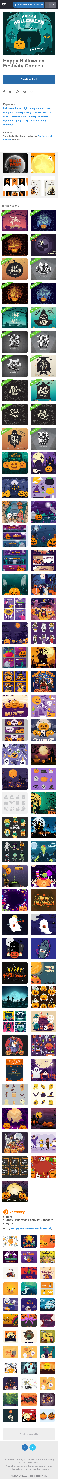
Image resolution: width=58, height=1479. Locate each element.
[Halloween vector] (44, 948)
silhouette (42, 116)
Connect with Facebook (30, 4)
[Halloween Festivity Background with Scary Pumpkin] (15, 706)
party (18, 120)
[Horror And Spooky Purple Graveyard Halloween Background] (15, 1191)
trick (42, 108)
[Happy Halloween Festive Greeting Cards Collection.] (43, 191)
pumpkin (34, 108)
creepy (27, 112)
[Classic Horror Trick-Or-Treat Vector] (15, 342)
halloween (8, 108)
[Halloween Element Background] (15, 633)
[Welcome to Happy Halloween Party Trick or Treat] (44, 803)
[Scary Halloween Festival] (44, 1021)
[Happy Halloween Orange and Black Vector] (15, 245)
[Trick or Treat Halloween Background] (44, 1167)
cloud (24, 116)
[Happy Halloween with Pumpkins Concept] (15, 463)
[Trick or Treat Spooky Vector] (15, 293)
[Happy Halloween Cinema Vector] (15, 366)
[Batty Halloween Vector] (44, 366)
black (45, 112)
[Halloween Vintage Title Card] (44, 269)
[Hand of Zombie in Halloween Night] (44, 536)
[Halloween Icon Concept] (44, 779)
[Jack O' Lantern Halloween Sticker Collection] (44, 997)
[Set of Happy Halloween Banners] (44, 560)
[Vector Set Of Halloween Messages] (15, 1167)
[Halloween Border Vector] (15, 390)
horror (18, 108)
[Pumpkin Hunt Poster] (15, 1070)
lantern (33, 120)
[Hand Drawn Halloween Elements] (44, 706)
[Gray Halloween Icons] (15, 803)
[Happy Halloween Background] (44, 463)
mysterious (9, 120)
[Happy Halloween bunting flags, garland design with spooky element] (15, 191)
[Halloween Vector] (15, 948)
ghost (11, 112)
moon (6, 116)
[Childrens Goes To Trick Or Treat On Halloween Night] (44, 584)
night (25, 108)
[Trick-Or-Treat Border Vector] (15, 414)
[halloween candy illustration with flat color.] (10, 1383)
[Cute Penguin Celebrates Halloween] (15, 1045)
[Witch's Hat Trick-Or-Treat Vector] (44, 317)
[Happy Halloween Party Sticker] (15, 827)
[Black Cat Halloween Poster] (44, 245)
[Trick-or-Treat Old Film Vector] (44, 342)
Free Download (29, 79)
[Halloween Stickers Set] (15, 754)
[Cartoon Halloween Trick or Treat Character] (44, 1142)
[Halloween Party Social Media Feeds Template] (15, 681)
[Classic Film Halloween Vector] (44, 439)
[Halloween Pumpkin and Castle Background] (44, 1118)
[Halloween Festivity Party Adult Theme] (44, 681)
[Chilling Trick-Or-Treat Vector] (15, 317)
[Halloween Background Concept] (44, 754)
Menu (52, 4)
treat (48, 108)
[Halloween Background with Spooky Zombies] (44, 851)
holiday (32, 116)
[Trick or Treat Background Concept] (15, 900)
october (37, 112)
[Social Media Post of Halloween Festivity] (15, 657)
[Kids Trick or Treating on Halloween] (15, 512)
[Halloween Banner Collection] (15, 730)
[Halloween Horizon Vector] (15, 220)
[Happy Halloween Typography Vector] (44, 900)
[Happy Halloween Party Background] (44, 827)
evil (5, 112)
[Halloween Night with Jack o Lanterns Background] (15, 487)
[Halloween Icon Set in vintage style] (15, 1094)
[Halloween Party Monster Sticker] (15, 851)
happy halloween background (31, 1228)
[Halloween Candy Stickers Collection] (44, 1045)
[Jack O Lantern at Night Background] (15, 1118)
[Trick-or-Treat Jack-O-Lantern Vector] (44, 220)
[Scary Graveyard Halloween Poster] (15, 584)
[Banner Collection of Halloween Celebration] (15, 560)
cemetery (8, 124)
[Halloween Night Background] (44, 657)
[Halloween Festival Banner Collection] (15, 536)
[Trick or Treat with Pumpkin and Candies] (44, 973)
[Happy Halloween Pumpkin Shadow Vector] (15, 269)
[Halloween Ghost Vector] (15, 924)
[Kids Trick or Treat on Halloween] (15, 1142)
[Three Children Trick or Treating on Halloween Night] (44, 609)
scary (25, 120)
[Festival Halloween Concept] (44, 512)
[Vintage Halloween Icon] (44, 1094)
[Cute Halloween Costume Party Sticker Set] (44, 633)
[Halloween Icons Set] (44, 487)
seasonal (15, 116)
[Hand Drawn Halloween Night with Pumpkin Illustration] (44, 730)
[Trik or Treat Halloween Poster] (15, 876)
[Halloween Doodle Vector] (44, 414)
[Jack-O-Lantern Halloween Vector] (44, 293)
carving (42, 120)
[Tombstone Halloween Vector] (44, 390)
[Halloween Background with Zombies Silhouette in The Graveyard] (15, 997)
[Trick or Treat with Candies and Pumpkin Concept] (44, 876)
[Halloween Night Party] (44, 1070)
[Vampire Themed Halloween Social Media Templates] (15, 1021)
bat (50, 112)
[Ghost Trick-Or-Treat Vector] (15, 439)
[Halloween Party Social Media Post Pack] (15, 609)
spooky (19, 112)
